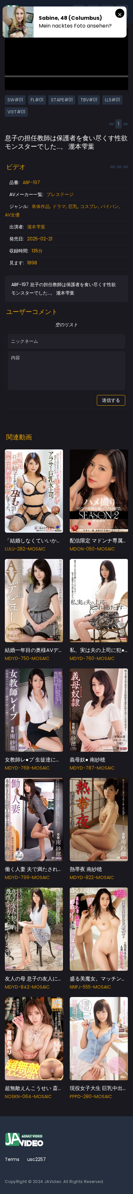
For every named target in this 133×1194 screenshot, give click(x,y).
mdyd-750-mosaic (27, 658)
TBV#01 (88, 100)
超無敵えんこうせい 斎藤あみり (41, 1088)
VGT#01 (16, 112)
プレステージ (60, 194)
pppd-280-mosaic (91, 1096)
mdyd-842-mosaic (27, 987)
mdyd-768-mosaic (27, 768)
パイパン (110, 206)
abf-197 (31, 182)
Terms (12, 1159)
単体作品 (41, 206)
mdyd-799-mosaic (27, 877)
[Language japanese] (111, 1177)
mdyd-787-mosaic (92, 768)
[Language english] (121, 1177)
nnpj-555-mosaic (90, 987)
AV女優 (12, 215)
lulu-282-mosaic (25, 549)
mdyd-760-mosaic (92, 658)
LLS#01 (112, 100)
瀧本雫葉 (36, 227)
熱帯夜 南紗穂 (86, 869)
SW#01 (15, 100)
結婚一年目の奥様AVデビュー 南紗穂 (48, 650)
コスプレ (89, 206)
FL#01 (37, 100)
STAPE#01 (62, 100)
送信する (111, 400)
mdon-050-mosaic (92, 549)
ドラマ (59, 206)
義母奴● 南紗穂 (87, 759)
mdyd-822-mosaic (92, 877)
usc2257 (36, 1159)
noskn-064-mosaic (28, 1096)
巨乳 (72, 206)
